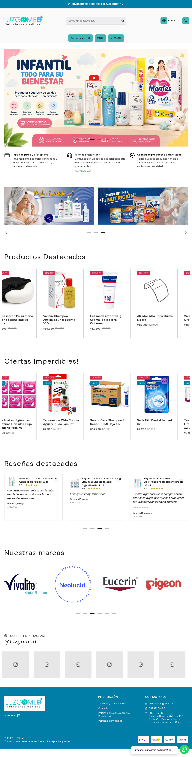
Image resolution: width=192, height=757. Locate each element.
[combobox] (96, 21)
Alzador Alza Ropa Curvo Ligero (128, 319)
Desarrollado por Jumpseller (54, 743)
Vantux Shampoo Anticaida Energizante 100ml (33, 321)
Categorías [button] (78, 38)
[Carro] (186, 20)
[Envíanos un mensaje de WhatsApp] (184, 749)
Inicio (100, 37)
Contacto (116, 37)
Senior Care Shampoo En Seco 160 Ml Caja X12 (82, 424)
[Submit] (122, 21)
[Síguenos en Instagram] (18, 717)
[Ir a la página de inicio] (23, 21)
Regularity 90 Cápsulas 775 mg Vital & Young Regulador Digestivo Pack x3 (38, 483)
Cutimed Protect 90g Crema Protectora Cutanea (79, 321)
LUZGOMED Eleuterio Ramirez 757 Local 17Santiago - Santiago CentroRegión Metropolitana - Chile (166, 719)
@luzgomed (20, 643)
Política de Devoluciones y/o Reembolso (114, 716)
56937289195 (157, 710)
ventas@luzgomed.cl (161, 705)
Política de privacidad (110, 722)
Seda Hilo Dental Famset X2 (128, 424)
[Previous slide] (9, 139)
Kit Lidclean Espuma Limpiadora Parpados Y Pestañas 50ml (159, 483)
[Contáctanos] (96, 162)
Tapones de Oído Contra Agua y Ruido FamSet (34, 424)
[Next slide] (183, 139)
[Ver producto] (12, 485)
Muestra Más (77, 509)
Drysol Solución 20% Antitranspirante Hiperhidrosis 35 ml (101, 483)
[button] (78, 139)
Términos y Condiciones (111, 705)
